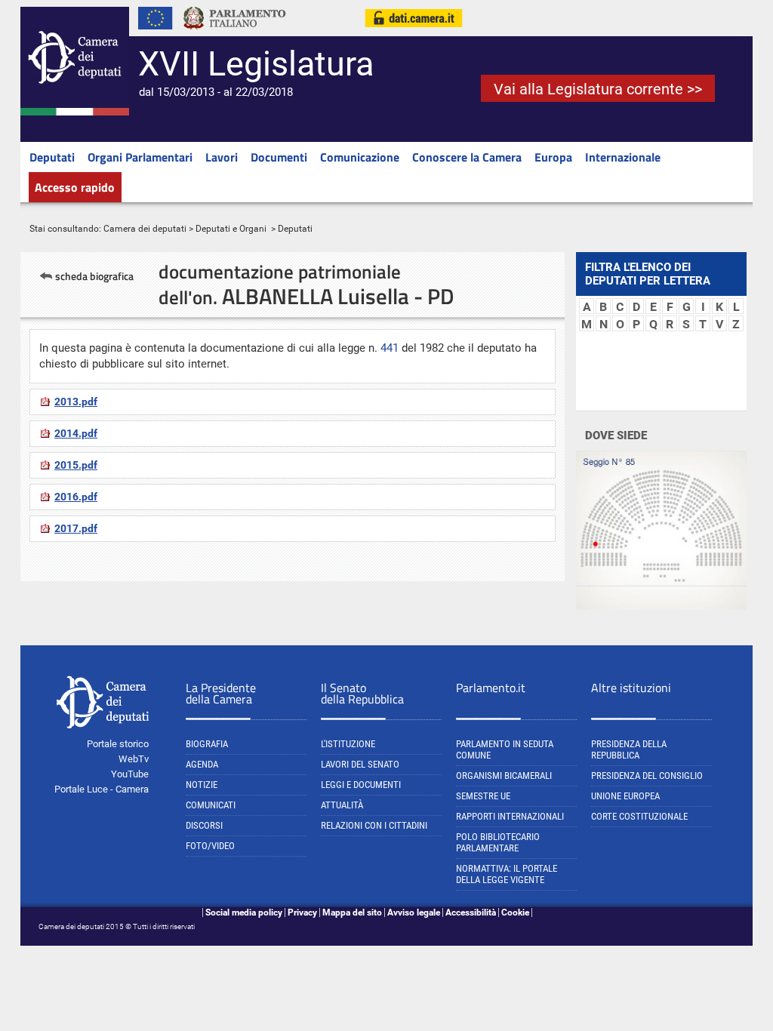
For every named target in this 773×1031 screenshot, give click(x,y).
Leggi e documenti (361, 784)
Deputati (52, 157)
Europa (553, 157)
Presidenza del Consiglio (647, 775)
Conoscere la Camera (467, 157)
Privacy (302, 912)
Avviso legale (413, 912)
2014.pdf (75, 433)
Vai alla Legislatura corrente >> (598, 89)
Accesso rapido (75, 187)
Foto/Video (210, 845)
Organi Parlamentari (140, 157)
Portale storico (118, 743)
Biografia (207, 743)
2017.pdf (75, 528)
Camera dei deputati (144, 228)
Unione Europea (625, 796)
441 (389, 348)
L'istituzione (348, 743)
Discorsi (204, 825)
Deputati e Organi (231, 228)
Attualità (342, 805)
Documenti (279, 157)
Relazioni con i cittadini (374, 825)
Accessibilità (470, 912)
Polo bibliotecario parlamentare (498, 842)
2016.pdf (75, 497)
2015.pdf (75, 465)
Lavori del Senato (360, 764)
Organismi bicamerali (504, 775)
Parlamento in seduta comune (504, 749)
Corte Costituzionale (639, 816)
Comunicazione (359, 157)
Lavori (221, 157)
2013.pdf (75, 401)
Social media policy (243, 912)
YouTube (130, 774)
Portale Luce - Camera (101, 789)
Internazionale (623, 157)
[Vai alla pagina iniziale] (74, 112)
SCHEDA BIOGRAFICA (94, 276)
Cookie (515, 912)
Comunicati (211, 805)
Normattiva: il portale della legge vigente (506, 874)
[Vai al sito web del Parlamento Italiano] (234, 33)
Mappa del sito (352, 912)
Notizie (201, 784)
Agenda (202, 764)
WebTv (134, 759)
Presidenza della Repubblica (629, 749)
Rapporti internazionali (510, 816)
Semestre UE (483, 796)
